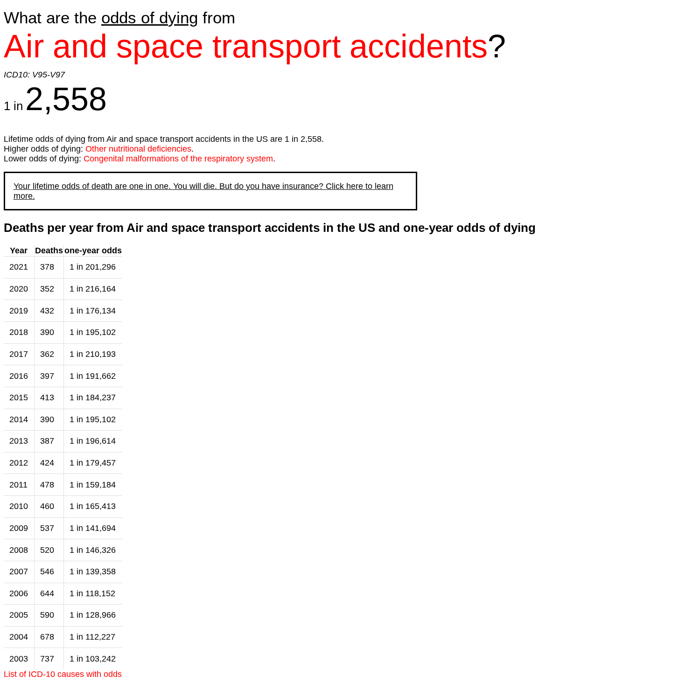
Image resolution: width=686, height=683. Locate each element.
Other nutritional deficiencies (138, 148)
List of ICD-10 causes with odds (63, 674)
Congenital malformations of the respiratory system (178, 158)
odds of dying (149, 17)
